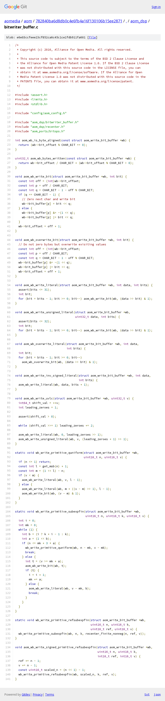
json (157, 694)
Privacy (38, 694)
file (92, 37)
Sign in (156, 7)
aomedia (12, 20)
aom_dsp (138, 20)
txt (147, 694)
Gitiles (26, 694)
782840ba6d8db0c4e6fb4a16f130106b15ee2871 (79, 20)
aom (28, 20)
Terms (49, 694)
